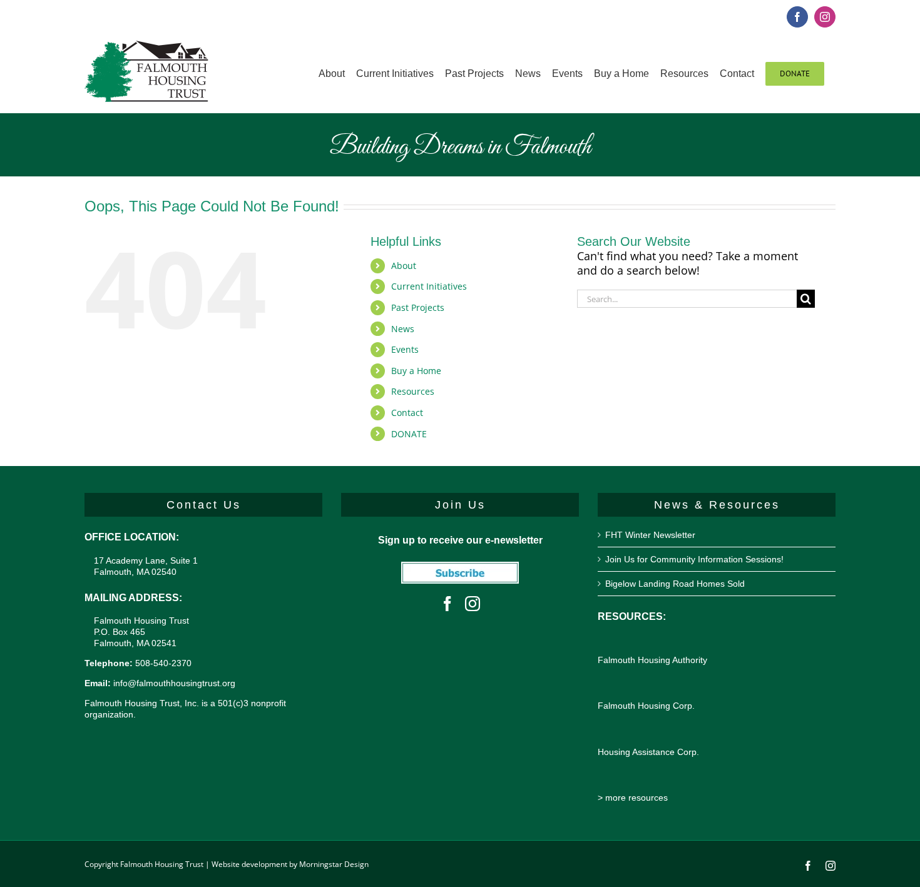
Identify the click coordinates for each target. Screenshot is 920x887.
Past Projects (417, 307)
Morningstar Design (334, 864)
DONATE (409, 434)
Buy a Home (416, 371)
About (403, 265)
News (402, 329)
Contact (407, 412)
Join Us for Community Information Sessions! (694, 559)
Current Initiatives (429, 286)
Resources (412, 391)
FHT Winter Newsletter (650, 535)
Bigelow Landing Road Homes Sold (675, 584)
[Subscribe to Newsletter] (460, 568)
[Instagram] (472, 603)
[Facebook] (447, 603)
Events (405, 349)
